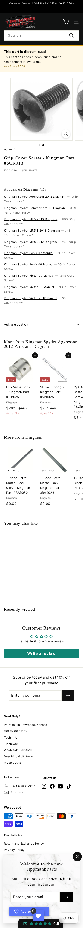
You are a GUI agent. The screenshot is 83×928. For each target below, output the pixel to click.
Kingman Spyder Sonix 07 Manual (28, 253)
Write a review (41, 653)
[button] (40, 923)
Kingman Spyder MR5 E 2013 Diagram (32, 230)
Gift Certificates (15, 731)
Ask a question (16, 324)
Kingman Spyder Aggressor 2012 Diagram (35, 196)
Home (8, 149)
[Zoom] (66, 133)
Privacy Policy (14, 850)
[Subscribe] (66, 897)
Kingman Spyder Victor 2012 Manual (30, 298)
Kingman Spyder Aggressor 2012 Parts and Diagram (40, 344)
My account (12, 762)
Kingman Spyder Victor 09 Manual (29, 287)
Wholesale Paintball (18, 750)
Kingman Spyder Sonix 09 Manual (29, 264)
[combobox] (41, 35)
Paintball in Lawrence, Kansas (25, 724)
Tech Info (10, 737)
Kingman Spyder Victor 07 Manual (29, 275)
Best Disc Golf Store (18, 756)
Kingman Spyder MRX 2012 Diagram (30, 242)
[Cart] (66, 22)
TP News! (11, 744)
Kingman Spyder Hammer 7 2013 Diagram (35, 208)
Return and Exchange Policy (24, 843)
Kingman (10, 170)
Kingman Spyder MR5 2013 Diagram (30, 219)
